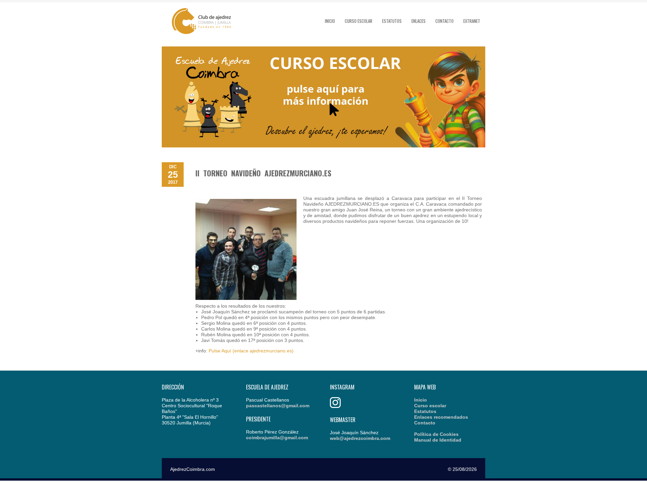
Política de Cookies (436, 434)
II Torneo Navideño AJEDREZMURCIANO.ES (263, 173)
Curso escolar (358, 21)
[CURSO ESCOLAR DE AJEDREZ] (323, 145)
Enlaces (418, 21)
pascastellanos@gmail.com (277, 405)
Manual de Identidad (437, 440)
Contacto (444, 21)
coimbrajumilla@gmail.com (277, 437)
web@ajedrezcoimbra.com (360, 438)
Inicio (330, 21)
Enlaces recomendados (441, 417)
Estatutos (392, 21)
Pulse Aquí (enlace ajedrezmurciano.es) (251, 350)
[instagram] (335, 406)
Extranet (471, 21)
